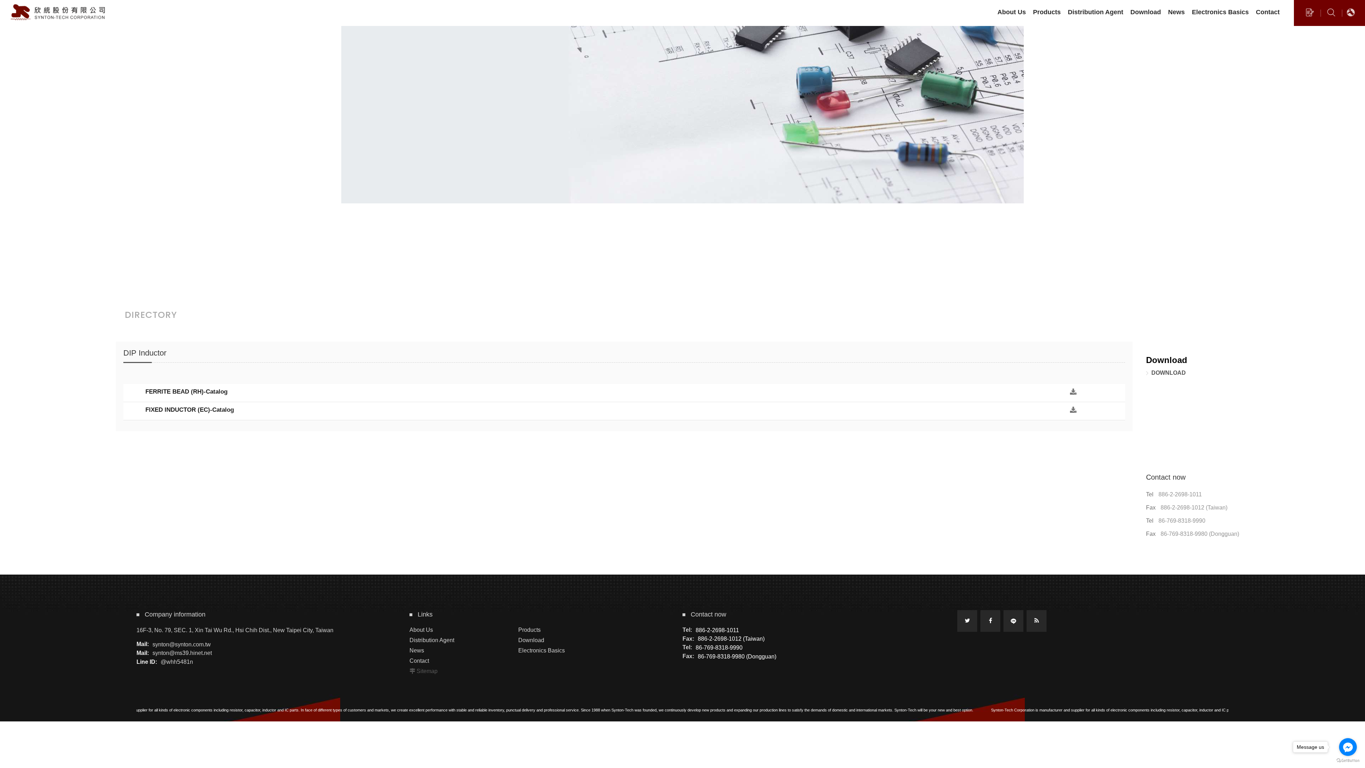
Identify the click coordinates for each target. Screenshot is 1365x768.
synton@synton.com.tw (181, 644)
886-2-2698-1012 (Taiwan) (1194, 508)
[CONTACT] (1310, 14)
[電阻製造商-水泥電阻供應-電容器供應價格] (682, 163)
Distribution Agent (432, 640)
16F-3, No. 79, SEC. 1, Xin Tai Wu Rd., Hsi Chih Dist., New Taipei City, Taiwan (234, 630)
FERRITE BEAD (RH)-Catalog (186, 391)
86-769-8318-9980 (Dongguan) (1200, 534)
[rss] (1036, 621)
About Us (421, 630)
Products (529, 630)
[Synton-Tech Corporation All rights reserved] (59, 12)
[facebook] (990, 621)
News (417, 650)
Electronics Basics (541, 650)
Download (1168, 373)
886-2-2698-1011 (1180, 494)
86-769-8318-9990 (1181, 521)
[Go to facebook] (1348, 747)
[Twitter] (967, 621)
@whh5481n (177, 662)
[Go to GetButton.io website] (1348, 760)
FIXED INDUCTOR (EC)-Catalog (189, 409)
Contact (419, 661)
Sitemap (427, 671)
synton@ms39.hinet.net (182, 653)
